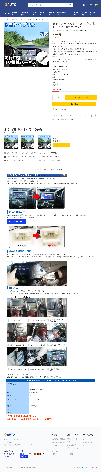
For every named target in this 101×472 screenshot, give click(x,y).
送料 (58, 37)
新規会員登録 (87, 442)
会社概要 (70, 454)
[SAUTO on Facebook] (82, 467)
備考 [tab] (45, 169)
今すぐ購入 (74, 104)
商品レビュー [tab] (61, 169)
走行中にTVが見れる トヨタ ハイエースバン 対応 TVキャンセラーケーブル (30, 160)
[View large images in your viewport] (45, 63)
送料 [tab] (52, 169)
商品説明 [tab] (38, 169)
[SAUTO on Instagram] (89, 467)
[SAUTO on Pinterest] (96, 467)
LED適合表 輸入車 (58, 442)
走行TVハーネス (66, 116)
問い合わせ (86, 445)
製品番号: (76, 30)
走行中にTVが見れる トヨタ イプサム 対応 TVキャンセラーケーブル (28, 153)
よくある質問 (71, 445)
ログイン (86, 439)
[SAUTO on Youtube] (93, 467)
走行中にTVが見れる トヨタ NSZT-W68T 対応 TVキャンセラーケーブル (29, 156)
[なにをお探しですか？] (69, 5)
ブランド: (55, 30)
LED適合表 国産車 (58, 439)
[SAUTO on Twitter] (86, 467)
